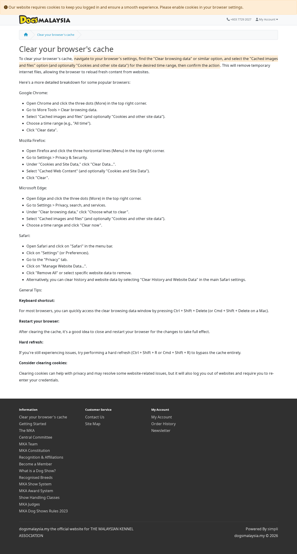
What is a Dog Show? (37, 470)
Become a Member (35, 464)
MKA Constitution (34, 450)
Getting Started (32, 423)
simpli (273, 528)
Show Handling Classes (39, 497)
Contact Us (94, 417)
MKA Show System (35, 484)
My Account (161, 417)
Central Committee (35, 437)
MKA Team (28, 444)
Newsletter (161, 430)
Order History (163, 423)
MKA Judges (29, 504)
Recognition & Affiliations (41, 457)
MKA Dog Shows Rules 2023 (43, 511)
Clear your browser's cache (55, 35)
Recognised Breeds (36, 477)
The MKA (27, 430)
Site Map (92, 423)
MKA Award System (36, 490)
